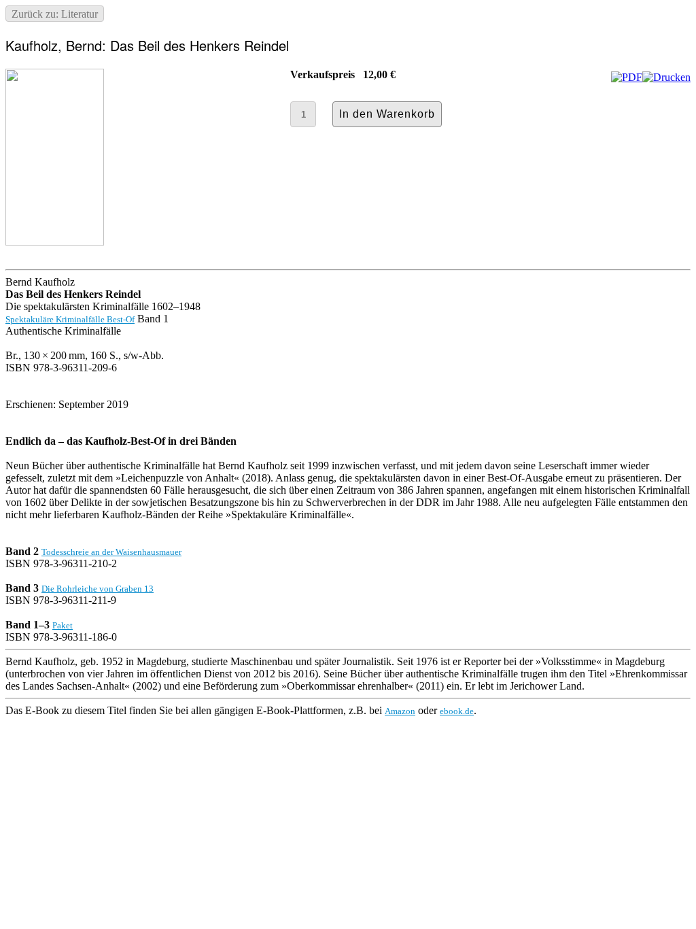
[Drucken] (666, 77)
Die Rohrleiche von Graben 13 (97, 589)
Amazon (400, 711)
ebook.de (457, 711)
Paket (62, 625)
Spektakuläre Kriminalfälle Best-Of (70, 319)
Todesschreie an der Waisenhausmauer (111, 552)
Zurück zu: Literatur (55, 14)
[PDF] (626, 77)
